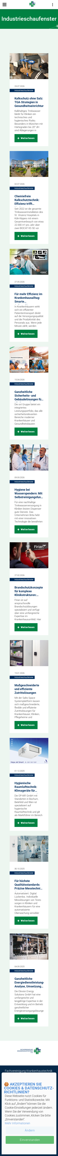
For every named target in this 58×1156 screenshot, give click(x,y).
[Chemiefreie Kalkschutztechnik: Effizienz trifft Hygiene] (29, 164)
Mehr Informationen (17, 1123)
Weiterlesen (27, 138)
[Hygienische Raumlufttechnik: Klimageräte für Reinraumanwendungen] (29, 751)
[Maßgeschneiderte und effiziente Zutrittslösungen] (29, 653)
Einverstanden (30, 1140)
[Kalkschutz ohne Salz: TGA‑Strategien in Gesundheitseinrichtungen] (29, 66)
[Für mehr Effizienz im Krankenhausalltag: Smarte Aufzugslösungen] (29, 262)
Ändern (30, 1130)
